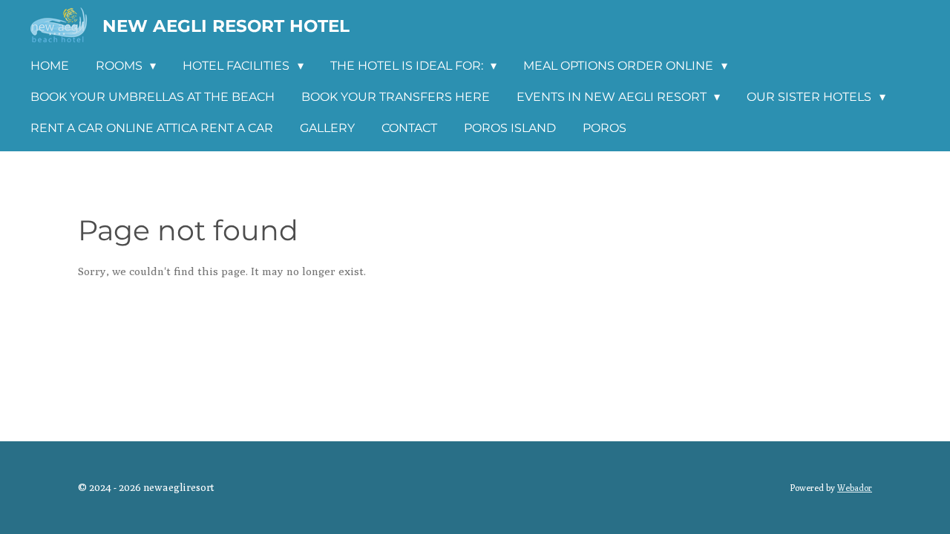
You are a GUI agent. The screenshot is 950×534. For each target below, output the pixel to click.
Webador (854, 488)
